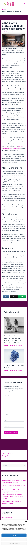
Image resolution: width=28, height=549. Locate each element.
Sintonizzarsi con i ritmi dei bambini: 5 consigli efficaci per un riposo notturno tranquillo (12, 496)
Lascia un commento (8, 345)
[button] (26, 521)
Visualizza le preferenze (14, 543)
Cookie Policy (13, 547)
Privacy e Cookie (6, 456)
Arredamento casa (7, 517)
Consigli (15, 345)
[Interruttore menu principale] (25, 4)
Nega (14, 539)
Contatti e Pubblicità (7, 453)
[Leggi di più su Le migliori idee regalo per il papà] (14, 356)
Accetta (14, 535)
